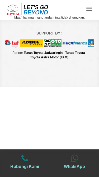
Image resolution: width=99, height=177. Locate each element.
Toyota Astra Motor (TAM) (49, 57)
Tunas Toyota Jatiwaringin (43, 53)
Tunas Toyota (75, 53)
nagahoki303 (49, 64)
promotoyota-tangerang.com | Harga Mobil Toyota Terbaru (27, 7)
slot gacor (49, 79)
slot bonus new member (50, 72)
